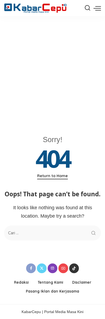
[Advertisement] (52, 71)
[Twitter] (42, 268)
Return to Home (52, 175)
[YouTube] (63, 268)
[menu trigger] (97, 8)
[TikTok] (74, 268)
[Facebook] (31, 268)
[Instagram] (52, 268)
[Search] (87, 8)
